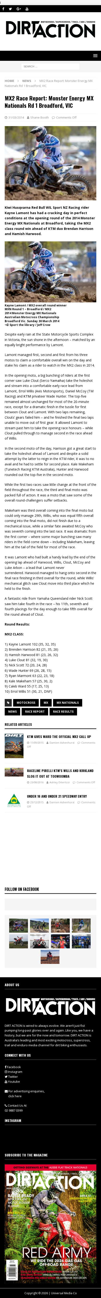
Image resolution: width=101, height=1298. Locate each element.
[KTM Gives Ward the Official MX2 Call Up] (14, 746)
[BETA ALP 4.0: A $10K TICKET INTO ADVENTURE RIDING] (18, 941)
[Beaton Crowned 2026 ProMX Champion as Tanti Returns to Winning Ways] (81, 941)
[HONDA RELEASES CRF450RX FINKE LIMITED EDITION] (39, 941)
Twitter (13, 1076)
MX (46, 703)
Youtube (13, 1081)
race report (35, 712)
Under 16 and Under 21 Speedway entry (57, 796)
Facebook (13, 1067)
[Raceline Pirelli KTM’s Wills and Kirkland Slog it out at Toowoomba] (14, 772)
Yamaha (57, 380)
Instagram (14, 1072)
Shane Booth (39, 117)
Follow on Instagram (53, 1142)
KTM (27, 396)
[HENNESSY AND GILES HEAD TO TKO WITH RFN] (60, 926)
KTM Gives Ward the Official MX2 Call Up (59, 736)
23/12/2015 (36, 802)
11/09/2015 (36, 742)
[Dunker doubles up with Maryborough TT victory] (60, 941)
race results (63, 712)
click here (15, 1096)
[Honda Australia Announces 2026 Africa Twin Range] (50, 957)
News (12, 712)
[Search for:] (50, 66)
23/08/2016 (36, 782)
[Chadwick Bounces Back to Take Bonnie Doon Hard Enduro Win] (18, 926)
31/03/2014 (16, 117)
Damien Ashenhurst (62, 742)
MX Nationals (68, 703)
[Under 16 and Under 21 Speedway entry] (14, 800)
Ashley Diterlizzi (60, 782)
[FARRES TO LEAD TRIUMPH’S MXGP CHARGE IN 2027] (39, 926)
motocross (26, 703)
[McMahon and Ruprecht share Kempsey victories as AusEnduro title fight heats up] (81, 926)
